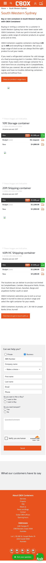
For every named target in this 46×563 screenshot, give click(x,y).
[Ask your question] (40, 557)
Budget (20, 140)
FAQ (23, 504)
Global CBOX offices (23, 515)
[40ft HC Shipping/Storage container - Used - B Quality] (42, 269)
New (20, 144)
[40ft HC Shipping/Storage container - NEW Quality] (42, 265)
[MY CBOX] (35, 4)
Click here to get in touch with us (15, 316)
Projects (23, 501)
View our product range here (14, 79)
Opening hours (23, 517)
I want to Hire (11, 399)
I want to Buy (11, 402)
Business (29, 354)
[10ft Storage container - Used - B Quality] (42, 140)
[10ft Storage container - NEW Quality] (42, 135)
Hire (20, 135)
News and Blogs (23, 509)
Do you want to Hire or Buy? (14, 397)
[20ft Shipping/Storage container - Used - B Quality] (42, 204)
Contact (23, 512)
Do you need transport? (12, 407)
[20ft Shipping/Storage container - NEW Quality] (42, 200)
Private (10, 354)
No (8, 412)
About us (23, 507)
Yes (8, 409)
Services (23, 499)
